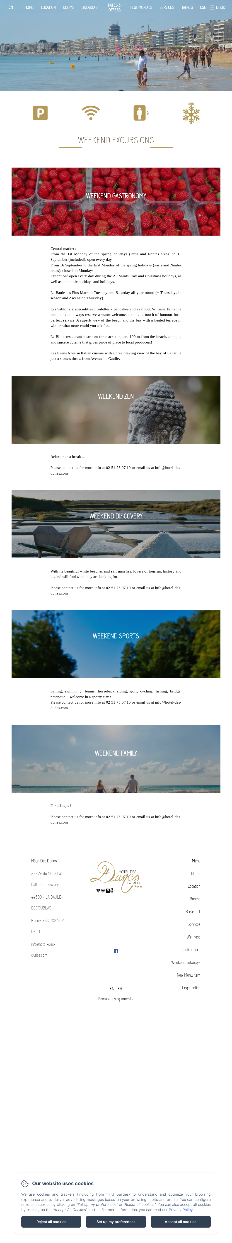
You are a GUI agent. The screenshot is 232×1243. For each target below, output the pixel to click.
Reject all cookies (51, 1221)
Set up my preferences (116, 1221)
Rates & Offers (114, 7)
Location (48, 7)
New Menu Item (188, 975)
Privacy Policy (181, 1209)
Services (167, 7)
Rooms (68, 7)
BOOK (220, 7)
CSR (203, 7)
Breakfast (90, 7)
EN (112, 989)
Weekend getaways (185, 962)
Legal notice (191, 988)
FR (120, 989)
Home (29, 7)
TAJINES (187, 7)
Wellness (193, 937)
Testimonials (141, 7)
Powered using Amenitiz (116, 999)
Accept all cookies (180, 1221)
